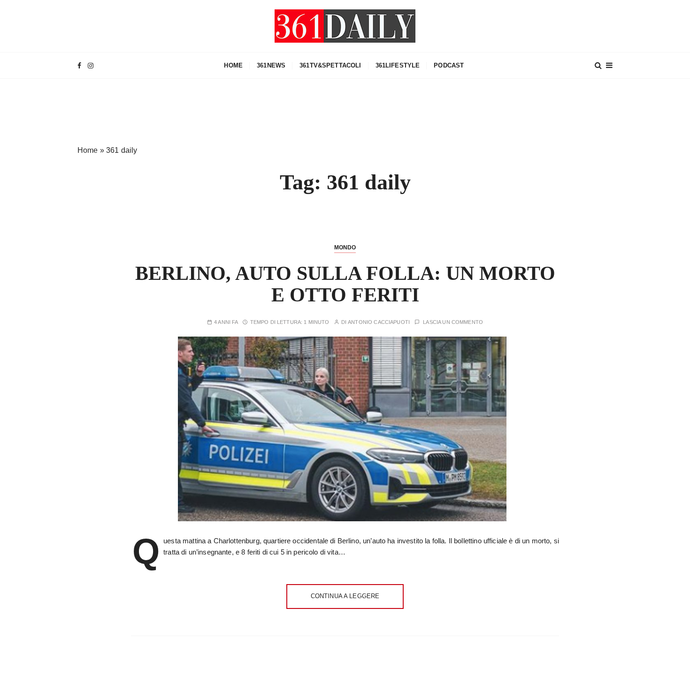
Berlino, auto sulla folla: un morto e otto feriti (345, 284)
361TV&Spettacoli (330, 65)
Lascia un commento (453, 322)
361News (271, 65)
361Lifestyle (398, 65)
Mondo (345, 247)
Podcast (449, 65)
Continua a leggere (345, 596)
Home (87, 150)
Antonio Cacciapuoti (379, 322)
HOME (233, 65)
